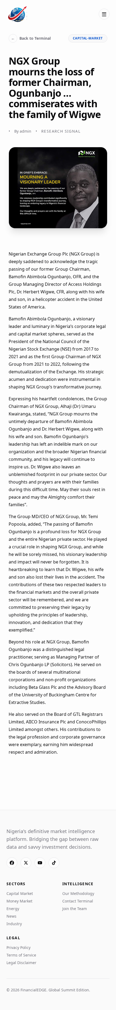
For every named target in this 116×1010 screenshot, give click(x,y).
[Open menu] (104, 14)
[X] (26, 862)
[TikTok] (54, 862)
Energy (12, 908)
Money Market (19, 901)
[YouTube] (40, 862)
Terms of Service (21, 955)
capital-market (88, 38)
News (11, 916)
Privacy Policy (18, 947)
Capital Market (19, 893)
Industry (14, 923)
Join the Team (74, 908)
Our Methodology (78, 893)
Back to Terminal (31, 38)
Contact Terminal (77, 901)
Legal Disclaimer (21, 962)
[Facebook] (11, 862)
